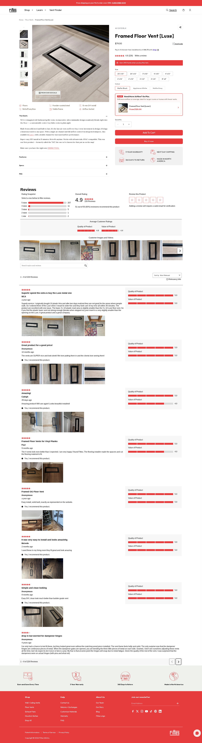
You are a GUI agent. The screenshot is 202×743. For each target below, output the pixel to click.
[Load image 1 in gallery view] (24, 34)
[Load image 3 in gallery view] (24, 54)
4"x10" (156, 74)
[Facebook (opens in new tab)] (132, 711)
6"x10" (131, 79)
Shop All (28, 720)
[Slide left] (23, 27)
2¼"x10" (120, 74)
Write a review (141, 56)
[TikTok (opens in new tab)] (151, 711)
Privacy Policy (64, 732)
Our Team (100, 703)
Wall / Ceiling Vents (32, 703)
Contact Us (64, 703)
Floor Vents (29, 20)
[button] (28, 10)
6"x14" (153, 79)
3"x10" (145, 74)
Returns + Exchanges (68, 707)
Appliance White (141, 88)
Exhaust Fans (30, 712)
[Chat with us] (197, 733)
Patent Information (32, 732)
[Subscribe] (177, 703)
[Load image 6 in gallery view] (24, 84)
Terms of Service (49, 732)
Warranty (64, 716)
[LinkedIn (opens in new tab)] (160, 711)
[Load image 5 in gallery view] (24, 74)
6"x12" (142, 79)
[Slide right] (23, 88)
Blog (98, 712)
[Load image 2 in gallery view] (24, 44)
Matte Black (122, 88)
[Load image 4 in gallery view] (24, 64)
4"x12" (168, 74)
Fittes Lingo (100, 716)
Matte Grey (159, 88)
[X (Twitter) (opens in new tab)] (137, 711)
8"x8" (164, 79)
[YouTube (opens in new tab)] (146, 711)
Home (21, 20)
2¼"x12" (133, 74)
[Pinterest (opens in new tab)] (155, 711)
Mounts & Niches (31, 716)
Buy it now (149, 141)
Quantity (118, 120)
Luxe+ (31, 135)
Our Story (100, 707)
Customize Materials (68, 712)
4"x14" (120, 79)
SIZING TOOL (53, 148)
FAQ (62, 720)
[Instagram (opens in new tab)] (142, 711)
